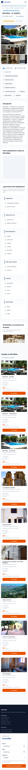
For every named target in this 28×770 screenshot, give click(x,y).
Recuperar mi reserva (5, 723)
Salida (3, 749)
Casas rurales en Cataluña (6, 731)
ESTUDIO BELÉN (6, 674)
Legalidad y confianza (6, 721)
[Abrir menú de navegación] (25, 2)
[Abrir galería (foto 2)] (14, 49)
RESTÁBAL (12, 8)
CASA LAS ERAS (6, 524)
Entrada (4, 743)
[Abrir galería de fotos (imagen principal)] (14, 35)
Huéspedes (4, 755)
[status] (8, 21)
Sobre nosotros (4, 719)
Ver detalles (14, 393)
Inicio (3, 8)
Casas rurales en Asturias (6, 729)
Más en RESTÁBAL (20, 16)
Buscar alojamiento (5, 717)
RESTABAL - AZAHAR (8, 376)
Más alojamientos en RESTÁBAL (8, 357)
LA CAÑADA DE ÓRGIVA (8, 487)
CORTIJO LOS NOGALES (8, 636)
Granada (7, 8)
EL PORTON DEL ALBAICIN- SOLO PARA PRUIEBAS (12, 562)
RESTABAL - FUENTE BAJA (9, 413)
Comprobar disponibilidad (14, 766)
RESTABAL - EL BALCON (8, 450)
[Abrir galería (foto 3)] (14, 59)
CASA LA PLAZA (6, 600)
